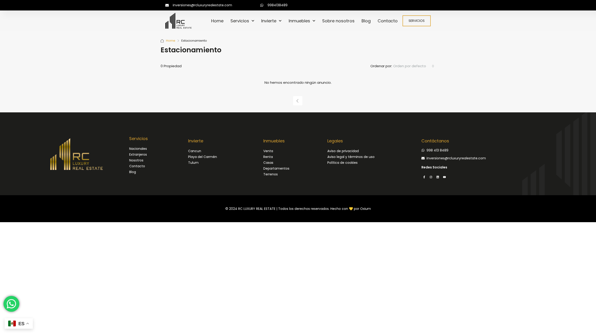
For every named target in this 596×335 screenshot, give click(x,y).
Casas (268, 162)
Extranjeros (138, 154)
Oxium (365, 208)
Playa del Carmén (202, 156)
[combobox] (414, 66)
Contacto (388, 21)
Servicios (239, 21)
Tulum (193, 162)
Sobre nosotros (338, 21)
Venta (268, 151)
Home (217, 21)
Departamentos (276, 168)
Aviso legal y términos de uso (351, 156)
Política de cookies (342, 162)
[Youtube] (444, 177)
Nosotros (136, 160)
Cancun (194, 151)
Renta (268, 156)
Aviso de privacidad (343, 151)
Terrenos (270, 174)
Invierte (268, 21)
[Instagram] (431, 177)
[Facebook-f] (424, 177)
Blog (366, 21)
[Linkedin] (437, 177)
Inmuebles (299, 21)
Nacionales (138, 148)
